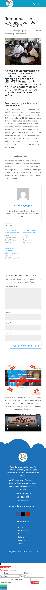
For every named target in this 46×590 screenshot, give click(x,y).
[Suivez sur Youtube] (28, 514)
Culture (21, 537)
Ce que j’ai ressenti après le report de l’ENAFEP (12, 232)
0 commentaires (20, 34)
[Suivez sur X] (23, 514)
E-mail (8, 323)
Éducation (22, 527)
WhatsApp (3, 586)
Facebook (3, 588)
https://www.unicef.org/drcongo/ (25, 406)
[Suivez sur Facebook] (18, 514)
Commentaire (11, 287)
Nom (7, 313)
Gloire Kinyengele (14, 31)
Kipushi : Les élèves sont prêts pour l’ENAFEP (30, 232)
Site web (8, 333)
